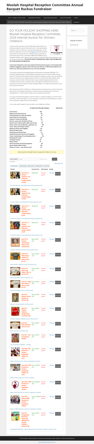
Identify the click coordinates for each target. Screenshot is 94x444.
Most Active (31, 166)
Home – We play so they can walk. (16, 17)
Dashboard (76, 22)
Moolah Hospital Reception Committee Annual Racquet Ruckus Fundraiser (45, 7)
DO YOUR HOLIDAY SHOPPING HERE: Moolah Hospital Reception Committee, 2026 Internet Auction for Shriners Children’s (39, 22)
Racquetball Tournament (34, 17)
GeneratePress (71, 438)
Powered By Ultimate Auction (47, 442)
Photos (76, 17)
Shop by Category (13, 159)
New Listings (23, 166)
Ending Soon (39, 166)
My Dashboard (59, 163)
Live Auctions (14, 166)
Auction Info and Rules (65, 17)
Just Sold (46, 166)
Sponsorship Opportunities (50, 17)
